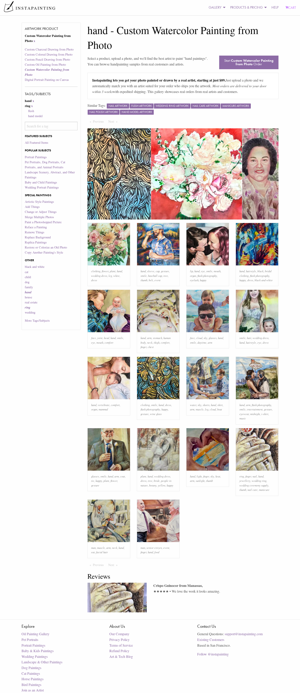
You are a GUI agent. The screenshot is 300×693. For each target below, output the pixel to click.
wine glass (156, 414)
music (242, 418)
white (116, 276)
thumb (144, 280)
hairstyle (251, 271)
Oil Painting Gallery (35, 633)
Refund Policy (119, 650)
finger (143, 347)
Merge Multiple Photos (39, 217)
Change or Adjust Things (41, 212)
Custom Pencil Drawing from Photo (47, 59)
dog (27, 282)
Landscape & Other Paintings (42, 662)
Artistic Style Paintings (39, 202)
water (193, 405)
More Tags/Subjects (37, 320)
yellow (161, 485)
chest (151, 347)
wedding (30, 312)
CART (292, 7)
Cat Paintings (31, 673)
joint (100, 338)
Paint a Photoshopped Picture (43, 222)
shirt (220, 405)
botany (153, 485)
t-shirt (264, 414)
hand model (35, 116)
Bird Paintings (31, 684)
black (260, 271)
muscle (200, 409)
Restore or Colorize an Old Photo (46, 247)
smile (144, 276)
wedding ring (259, 481)
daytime (201, 342)
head (106, 338)
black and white (34, 267)
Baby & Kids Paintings (38, 650)
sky (205, 338)
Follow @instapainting (213, 654)
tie (92, 481)
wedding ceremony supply (253, 485)
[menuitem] (216, 7)
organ (193, 276)
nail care (253, 490)
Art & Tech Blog (121, 656)
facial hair (102, 552)
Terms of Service (121, 645)
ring (241, 476)
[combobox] (51, 126)
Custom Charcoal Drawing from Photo (49, 49)
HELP (274, 7)
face (93, 338)
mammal (103, 409)
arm (149, 338)
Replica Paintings (36, 242)
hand (119, 271)
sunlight (200, 481)
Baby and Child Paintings (41, 182)
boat (219, 409)
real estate (31, 302)
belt (151, 280)
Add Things (32, 207)
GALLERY (215, 7)
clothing (95, 271)
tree (165, 276)
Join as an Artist (33, 690)
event (157, 280)
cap (158, 271)
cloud (199, 338)
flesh (31, 111)
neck (149, 342)
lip (191, 271)
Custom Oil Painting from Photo (45, 64)
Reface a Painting (36, 227)
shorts (206, 405)
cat (26, 272)
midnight (255, 414)
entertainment (255, 409)
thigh (156, 342)
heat (217, 476)
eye (203, 271)
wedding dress (99, 276)
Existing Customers (210, 639)
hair (249, 338)
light (199, 476)
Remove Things (34, 232)
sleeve (150, 271)
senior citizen (154, 548)
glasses (213, 338)
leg (110, 276)
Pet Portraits (30, 639)
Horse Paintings (32, 679)
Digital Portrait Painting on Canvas (47, 80)
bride (157, 481)
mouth (217, 271)
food (156, 552)
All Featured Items (36, 142)
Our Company (119, 633)
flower (105, 271)
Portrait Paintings (36, 157)
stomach (157, 338)
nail (255, 476)
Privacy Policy (119, 639)
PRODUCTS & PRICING (246, 7)
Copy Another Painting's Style (44, 252)
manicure (264, 490)
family (29, 287)
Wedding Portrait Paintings (42, 187)
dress (94, 280)
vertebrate (104, 405)
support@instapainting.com (244, 633)
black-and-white (264, 280)
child (28, 277)
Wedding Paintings (35, 656)
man (93, 548)
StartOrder (248, 62)
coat (122, 476)
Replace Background (38, 237)
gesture (165, 271)
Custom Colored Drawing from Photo (48, 54)
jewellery (244, 481)
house (28, 297)
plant (113, 271)
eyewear (244, 414)
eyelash (194, 280)
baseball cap (155, 276)
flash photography (207, 276)
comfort (109, 342)
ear (93, 552)
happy (203, 280)
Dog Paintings (31, 667)
